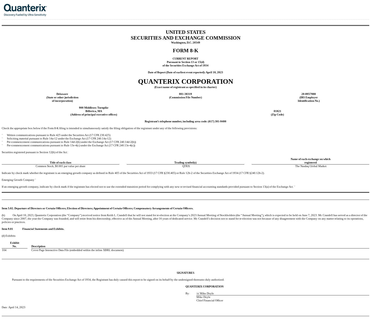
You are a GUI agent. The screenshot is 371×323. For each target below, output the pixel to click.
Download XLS (359, 7)
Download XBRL (364, 7)
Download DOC (348, 7)
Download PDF (353, 7)
